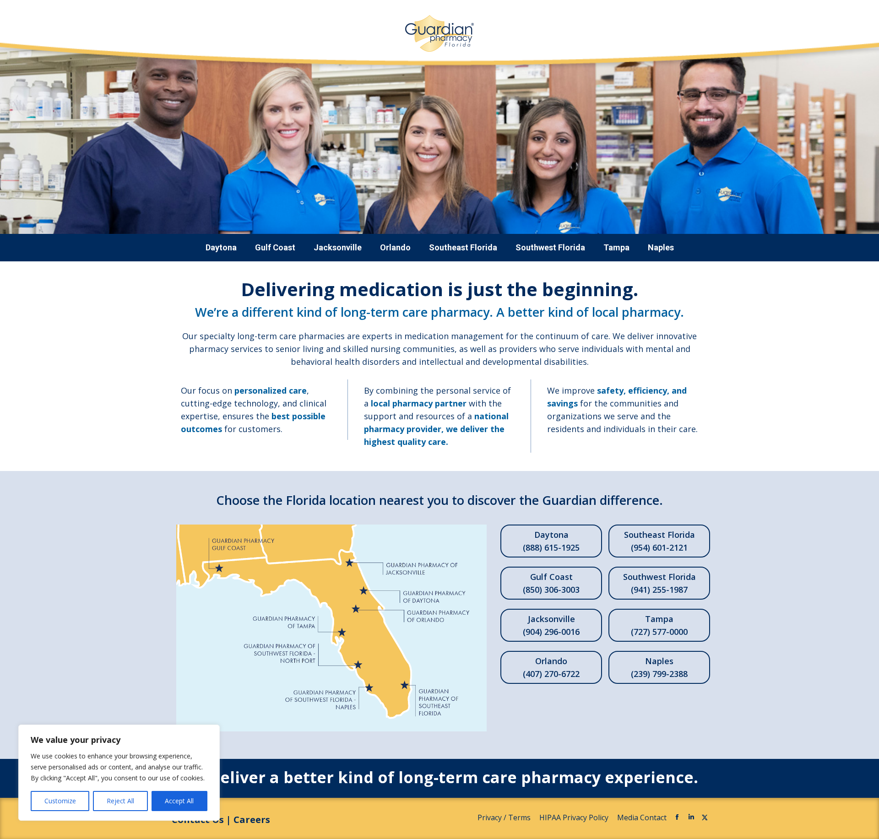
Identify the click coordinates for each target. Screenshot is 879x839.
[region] (119, 773)
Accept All (179, 800)
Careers (251, 819)
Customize (60, 800)
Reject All (120, 800)
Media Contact (642, 817)
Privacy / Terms (504, 817)
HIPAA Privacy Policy (574, 817)
